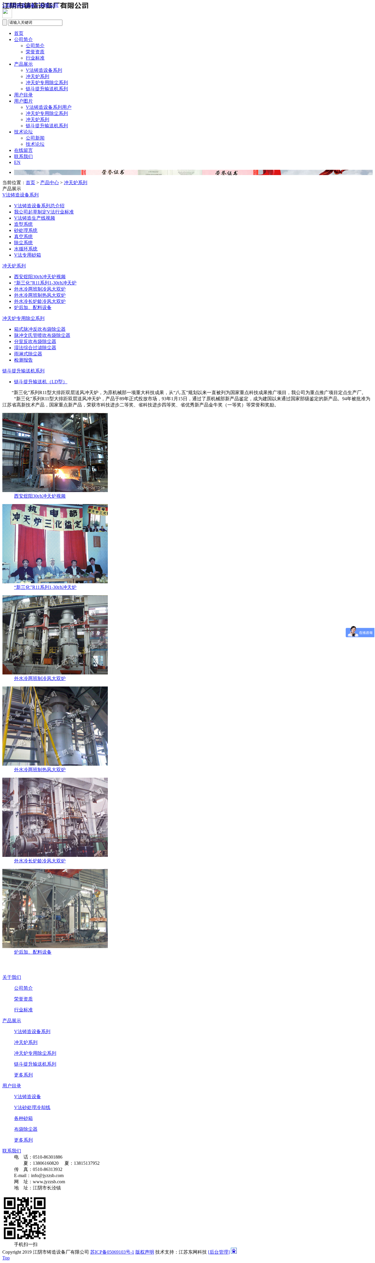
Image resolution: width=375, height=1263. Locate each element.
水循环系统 (26, 248)
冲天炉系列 (37, 76)
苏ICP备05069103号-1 (112, 1252)
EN (17, 162)
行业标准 (35, 57)
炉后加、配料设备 (33, 307)
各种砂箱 (23, 1118)
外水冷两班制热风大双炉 (40, 295)
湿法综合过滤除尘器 (35, 347)
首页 (18, 33)
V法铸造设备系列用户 (48, 107)
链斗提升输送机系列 (47, 88)
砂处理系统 (26, 230)
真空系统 (23, 236)
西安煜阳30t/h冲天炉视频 (40, 276)
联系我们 (23, 156)
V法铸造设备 (27, 1096)
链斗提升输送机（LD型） (40, 381)
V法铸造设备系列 (44, 70)
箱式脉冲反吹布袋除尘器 (40, 329)
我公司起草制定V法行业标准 (44, 211)
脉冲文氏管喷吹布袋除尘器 (42, 335)
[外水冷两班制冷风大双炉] (55, 672)
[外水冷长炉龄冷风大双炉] (55, 855)
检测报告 (23, 359)
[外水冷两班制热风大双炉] (55, 764)
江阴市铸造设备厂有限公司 (30, 5)
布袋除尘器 (26, 1129)
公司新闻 (35, 137)
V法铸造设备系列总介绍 (39, 205)
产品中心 (49, 182)
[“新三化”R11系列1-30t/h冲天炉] (55, 581)
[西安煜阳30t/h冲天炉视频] (55, 490)
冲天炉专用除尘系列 (47, 82)
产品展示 (23, 64)
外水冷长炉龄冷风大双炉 (40, 301)
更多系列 (23, 1074)
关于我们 (11, 977)
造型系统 (23, 224)
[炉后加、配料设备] (55, 946)
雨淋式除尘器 (28, 353)
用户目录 (23, 94)
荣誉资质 (35, 51)
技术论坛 (23, 131)
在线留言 (23, 150)
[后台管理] (219, 1252)
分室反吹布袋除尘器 (35, 341)
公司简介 (23, 39)
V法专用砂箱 (27, 254)
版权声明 (144, 1252)
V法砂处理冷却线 (32, 1107)
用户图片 (23, 101)
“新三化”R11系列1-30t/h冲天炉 (45, 282)
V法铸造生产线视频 (34, 218)
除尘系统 (23, 242)
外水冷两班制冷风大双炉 (40, 288)
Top (6, 1257)
